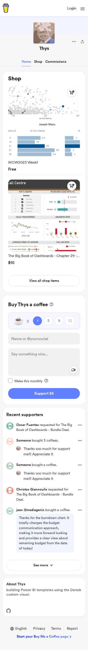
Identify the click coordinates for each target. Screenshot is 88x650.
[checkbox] (25, 381)
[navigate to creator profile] (44, 33)
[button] (82, 9)
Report (72, 628)
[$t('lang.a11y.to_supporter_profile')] (18, 448)
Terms (56, 628)
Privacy (39, 628)
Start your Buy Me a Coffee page (42, 636)
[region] (44, 182)
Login (71, 8)
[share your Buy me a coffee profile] (82, 41)
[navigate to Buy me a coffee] (6, 8)
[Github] (8, 610)
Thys (44, 48)
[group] (44, 128)
